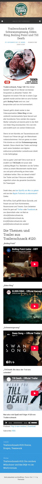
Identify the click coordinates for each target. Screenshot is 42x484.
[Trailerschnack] (21, 9)
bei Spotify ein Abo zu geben (27, 190)
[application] (21, 423)
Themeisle (21, 479)
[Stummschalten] (29, 423)
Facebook (31, 209)
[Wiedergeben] (6, 423)
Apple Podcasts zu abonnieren (25, 193)
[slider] (34, 423)
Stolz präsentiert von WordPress (14, 477)
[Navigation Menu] (40, 21)
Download (32, 426)
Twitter (20, 209)
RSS (13, 431)
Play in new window (18, 426)
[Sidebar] (2, 21)
